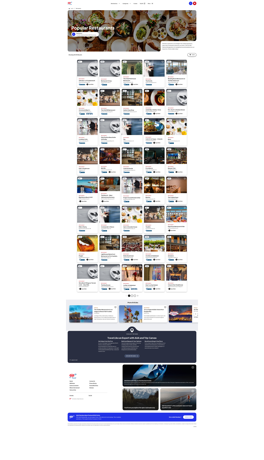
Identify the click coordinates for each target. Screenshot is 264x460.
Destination (79, 33)
